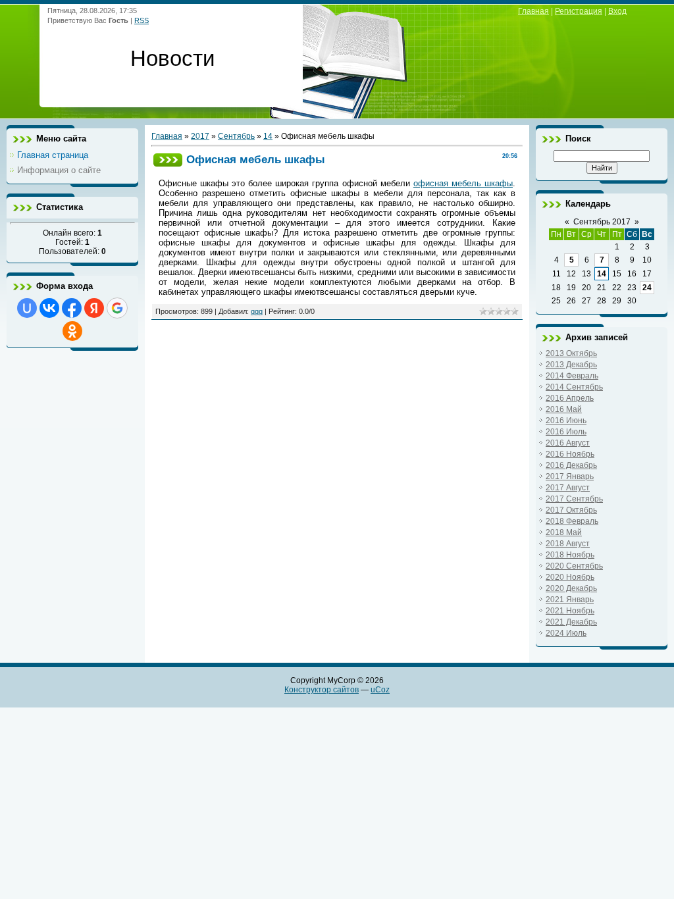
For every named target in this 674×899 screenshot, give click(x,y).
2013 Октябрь (571, 353)
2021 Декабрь (571, 622)
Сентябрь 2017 (602, 221)
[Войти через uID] (27, 308)
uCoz (380, 689)
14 (267, 136)
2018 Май (564, 532)
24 (647, 287)
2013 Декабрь (571, 364)
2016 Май (564, 409)
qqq (257, 311)
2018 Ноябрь (570, 554)
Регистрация (578, 11)
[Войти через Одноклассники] (72, 331)
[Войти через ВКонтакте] (49, 308)
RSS (141, 20)
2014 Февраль (572, 375)
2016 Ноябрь (570, 454)
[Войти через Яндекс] (94, 308)
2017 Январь (570, 476)
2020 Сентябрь (574, 566)
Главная (533, 11)
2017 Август (568, 487)
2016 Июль (566, 431)
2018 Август (568, 543)
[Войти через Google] (117, 308)
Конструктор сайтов (321, 689)
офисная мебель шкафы (463, 183)
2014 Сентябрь (574, 387)
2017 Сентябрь (574, 498)
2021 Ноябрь (570, 610)
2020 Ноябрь (570, 577)
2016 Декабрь (571, 465)
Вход (617, 11)
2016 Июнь (566, 420)
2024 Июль (566, 633)
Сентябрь (236, 136)
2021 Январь (570, 599)
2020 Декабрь (571, 588)
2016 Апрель (570, 398)
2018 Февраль (572, 521)
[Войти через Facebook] (72, 308)
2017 (200, 136)
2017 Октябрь (571, 510)
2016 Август (568, 443)
